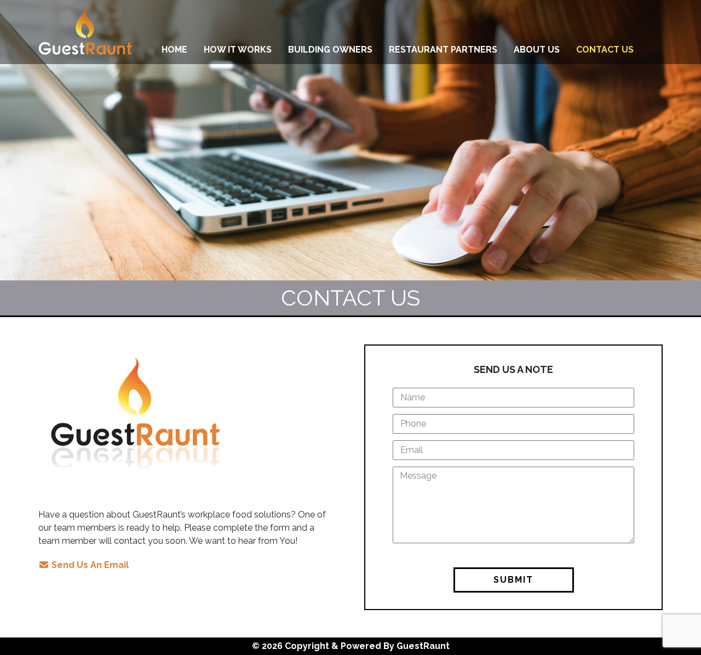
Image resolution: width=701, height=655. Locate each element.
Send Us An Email (89, 565)
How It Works (238, 49)
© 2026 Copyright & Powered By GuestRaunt (351, 646)
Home (174, 49)
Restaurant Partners (443, 49)
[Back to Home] (85, 32)
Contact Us (605, 49)
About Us (537, 49)
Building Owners (330, 49)
